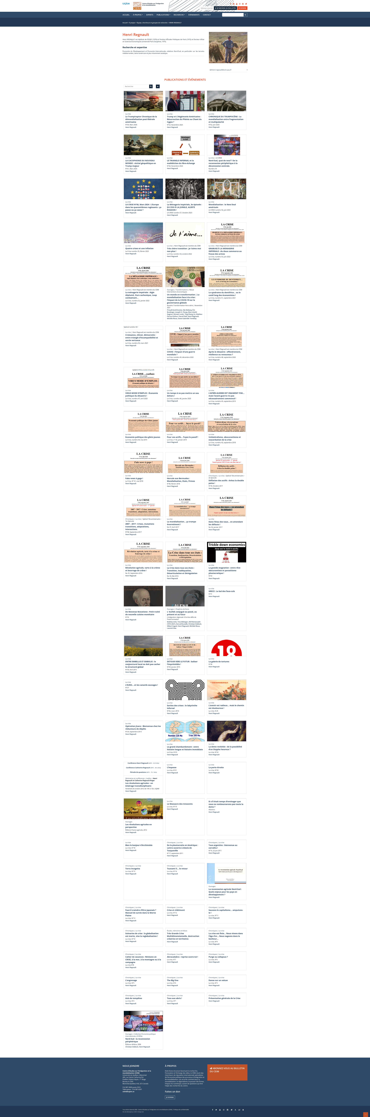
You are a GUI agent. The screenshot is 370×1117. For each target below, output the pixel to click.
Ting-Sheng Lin (190, 314)
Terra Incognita (132, 868)
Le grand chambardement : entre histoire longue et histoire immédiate (185, 748)
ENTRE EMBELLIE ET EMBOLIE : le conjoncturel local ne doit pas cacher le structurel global (142, 664)
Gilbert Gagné (172, 626)
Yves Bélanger (183, 622)
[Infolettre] (245, 3)
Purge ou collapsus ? (218, 957)
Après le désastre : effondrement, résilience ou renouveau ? (225, 353)
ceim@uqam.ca (128, 1091)
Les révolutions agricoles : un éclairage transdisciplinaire (139, 784)
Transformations (182, 290)
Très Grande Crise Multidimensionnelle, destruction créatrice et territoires (183, 936)
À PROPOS (170, 1065)
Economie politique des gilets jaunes (142, 437)
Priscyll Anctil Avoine (174, 310)
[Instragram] (223, 1110)
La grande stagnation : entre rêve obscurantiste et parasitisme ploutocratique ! (224, 570)
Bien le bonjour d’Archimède (138, 845)
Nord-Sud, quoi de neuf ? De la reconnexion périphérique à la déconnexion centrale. (223, 163)
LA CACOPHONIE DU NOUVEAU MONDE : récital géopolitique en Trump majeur (140, 163)
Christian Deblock (194, 624)
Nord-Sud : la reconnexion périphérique (137, 1040)
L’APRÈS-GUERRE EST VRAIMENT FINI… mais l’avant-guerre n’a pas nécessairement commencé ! (226, 396)
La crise (128, 114)
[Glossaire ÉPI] (235, 1110)
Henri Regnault (130, 127)
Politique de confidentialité (181, 1109)
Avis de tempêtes (133, 998)
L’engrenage (131, 980)
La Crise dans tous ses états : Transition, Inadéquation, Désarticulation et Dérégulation (182, 571)
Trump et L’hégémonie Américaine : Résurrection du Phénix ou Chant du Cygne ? (184, 119)
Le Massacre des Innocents (180, 804)
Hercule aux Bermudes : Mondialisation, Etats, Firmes (181, 479)
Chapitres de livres (182, 609)
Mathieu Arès (172, 622)
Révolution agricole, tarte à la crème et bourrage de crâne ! (142, 569)
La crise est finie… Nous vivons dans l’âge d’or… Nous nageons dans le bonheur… (226, 936)
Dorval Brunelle (182, 624)
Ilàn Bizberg (187, 310)
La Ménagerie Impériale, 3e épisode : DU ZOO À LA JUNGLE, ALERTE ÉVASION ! (184, 207)
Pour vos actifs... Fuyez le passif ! (182, 437)
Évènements (194, 15)
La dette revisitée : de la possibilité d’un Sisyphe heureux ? (225, 748)
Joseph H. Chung (181, 312)
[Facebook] (230, 3)
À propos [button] (137, 15)
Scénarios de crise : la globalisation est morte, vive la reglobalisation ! (142, 934)
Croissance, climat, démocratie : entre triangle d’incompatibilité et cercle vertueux (141, 338)
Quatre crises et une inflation (139, 248)
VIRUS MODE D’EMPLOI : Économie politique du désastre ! (141, 394)
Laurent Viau (171, 628)
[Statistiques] (239, 1110)
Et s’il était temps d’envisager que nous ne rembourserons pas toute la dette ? (226, 804)
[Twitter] (233, 3)
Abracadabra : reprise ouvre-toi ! (182, 957)
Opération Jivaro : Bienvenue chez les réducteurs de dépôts (143, 727)
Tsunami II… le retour (177, 868)
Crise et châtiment (176, 910)
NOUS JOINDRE (131, 1065)
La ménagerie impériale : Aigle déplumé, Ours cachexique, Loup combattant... (141, 295)
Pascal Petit (183, 316)
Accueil (126, 15)
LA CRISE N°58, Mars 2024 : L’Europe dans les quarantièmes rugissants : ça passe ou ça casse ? (143, 207)
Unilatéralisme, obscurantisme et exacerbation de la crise (225, 438)
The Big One (172, 980)
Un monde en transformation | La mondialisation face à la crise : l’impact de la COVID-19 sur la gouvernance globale (183, 298)
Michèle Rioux (172, 318)
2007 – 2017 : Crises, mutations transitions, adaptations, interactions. (139, 527)
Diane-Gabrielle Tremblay (187, 318)
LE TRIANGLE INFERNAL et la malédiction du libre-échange (181, 162)
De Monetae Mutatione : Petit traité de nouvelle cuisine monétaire (142, 613)
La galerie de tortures (219, 661)
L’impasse (171, 767)
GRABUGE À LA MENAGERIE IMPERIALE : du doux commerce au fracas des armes (225, 251)
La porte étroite (216, 767)
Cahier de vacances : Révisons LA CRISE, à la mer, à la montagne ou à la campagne (143, 960)
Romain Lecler (179, 314)
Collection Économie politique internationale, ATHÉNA (140, 1035)
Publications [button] (163, 15)
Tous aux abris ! (174, 998)
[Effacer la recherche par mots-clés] (158, 86)
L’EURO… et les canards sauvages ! (141, 685)
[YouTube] (236, 3)
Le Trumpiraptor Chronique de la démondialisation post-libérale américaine (141, 119)
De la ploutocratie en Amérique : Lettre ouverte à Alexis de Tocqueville (182, 848)
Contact (207, 15)
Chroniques (213, 476)
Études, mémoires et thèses (177, 931)
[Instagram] (239, 3)
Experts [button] (149, 15)
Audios (148, 778)
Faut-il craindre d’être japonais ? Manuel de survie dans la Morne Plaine (140, 913)
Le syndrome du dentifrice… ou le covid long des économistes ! (225, 293)
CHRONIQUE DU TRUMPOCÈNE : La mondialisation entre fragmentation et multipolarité (226, 119)
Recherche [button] (179, 15)
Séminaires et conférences (135, 778)
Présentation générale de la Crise (224, 998)
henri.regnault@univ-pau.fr (221, 70)
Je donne (170, 1097)
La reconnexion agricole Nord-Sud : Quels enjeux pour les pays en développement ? (225, 892)
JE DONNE (242, 8)
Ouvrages (170, 290)
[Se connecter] (243, 1110)
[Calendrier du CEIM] (242, 3)
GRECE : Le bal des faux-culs (222, 591)
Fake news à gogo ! (134, 478)
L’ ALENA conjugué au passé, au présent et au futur (182, 613)
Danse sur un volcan (218, 980)
